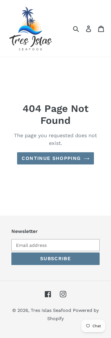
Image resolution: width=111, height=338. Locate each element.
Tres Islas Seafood (51, 310)
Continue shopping (51, 158)
